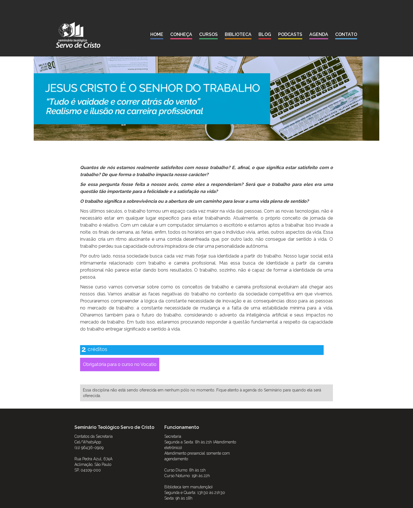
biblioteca (238, 34)
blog (264, 34)
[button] (181, 35)
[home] (78, 35)
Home (156, 34)
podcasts (290, 34)
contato (346, 34)
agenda (318, 34)
